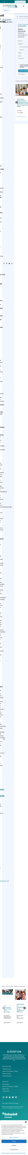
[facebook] (3, 1097)
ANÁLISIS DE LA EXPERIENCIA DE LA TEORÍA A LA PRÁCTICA (20, 1008)
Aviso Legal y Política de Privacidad (18, 1153)
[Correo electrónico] (4, 739)
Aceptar (14, 1141)
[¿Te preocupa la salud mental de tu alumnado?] (7, 990)
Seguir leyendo (7, 1022)
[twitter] (6, 1097)
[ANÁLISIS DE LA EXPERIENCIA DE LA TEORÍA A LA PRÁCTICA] (20, 990)
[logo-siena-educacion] (10, 4)
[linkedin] (10, 1097)
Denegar (14, 1145)
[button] (26, 1122)
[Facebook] (4, 263)
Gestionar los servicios (13, 1137)
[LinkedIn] (9, 263)
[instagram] (16, 1097)
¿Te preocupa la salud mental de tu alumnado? (7, 1009)
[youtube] (13, 1097)
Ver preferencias (14, 1149)
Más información (21, 113)
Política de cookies (6, 1153)
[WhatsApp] (12, 263)
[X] (6, 263)
